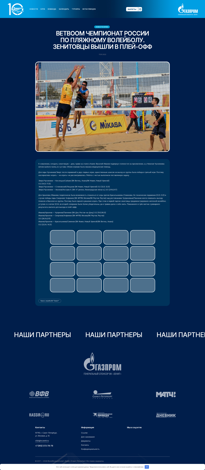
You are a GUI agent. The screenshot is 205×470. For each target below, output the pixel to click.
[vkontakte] (101, 9)
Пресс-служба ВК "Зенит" (49, 301)
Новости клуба (102, 27)
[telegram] (111, 9)
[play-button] (108, 9)
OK (147, 467)
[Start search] (118, 9)
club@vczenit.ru (42, 440)
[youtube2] (104, 9)
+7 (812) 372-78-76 (44, 446)
